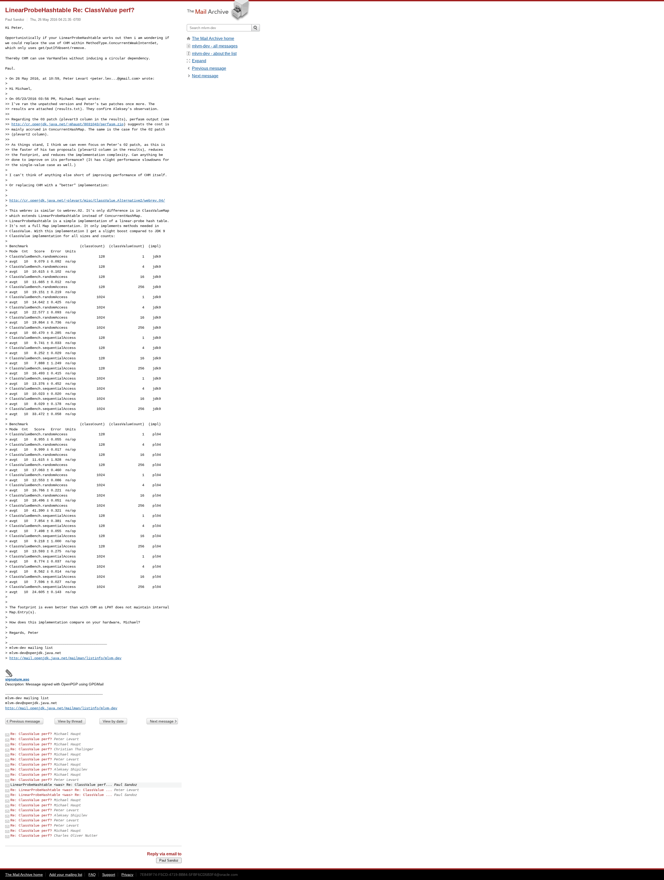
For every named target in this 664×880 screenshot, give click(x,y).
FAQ (92, 874)
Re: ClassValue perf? (31, 734)
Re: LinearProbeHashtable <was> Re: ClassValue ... (61, 790)
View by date (113, 721)
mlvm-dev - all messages (215, 46)
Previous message (25, 721)
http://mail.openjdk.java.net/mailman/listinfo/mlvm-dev (65, 658)
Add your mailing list (65, 874)
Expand (199, 61)
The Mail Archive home (213, 38)
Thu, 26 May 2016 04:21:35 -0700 (55, 20)
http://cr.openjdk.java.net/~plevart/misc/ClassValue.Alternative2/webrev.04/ (87, 200)
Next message (162, 721)
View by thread (70, 721)
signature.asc (17, 679)
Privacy (127, 874)
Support (108, 874)
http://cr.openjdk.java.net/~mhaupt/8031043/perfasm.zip (67, 124)
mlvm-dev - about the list (214, 53)
